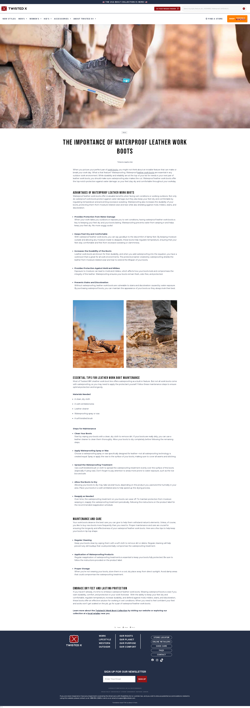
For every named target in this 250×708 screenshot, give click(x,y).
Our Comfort (128, 647)
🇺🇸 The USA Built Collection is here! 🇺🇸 (125, 2)
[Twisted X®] (14, 8)
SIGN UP (142, 679)
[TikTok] (161, 660)
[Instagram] (157, 660)
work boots (113, 170)
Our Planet (127, 639)
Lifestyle (105, 639)
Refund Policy (115, 691)
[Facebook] (152, 660)
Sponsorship (131, 691)
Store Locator (161, 637)
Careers (145, 691)
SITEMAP (123, 691)
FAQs (161, 650)
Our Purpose (128, 643)
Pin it (133, 627)
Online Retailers (161, 642)
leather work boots (145, 172)
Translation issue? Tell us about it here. (125, 702)
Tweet (119, 627)
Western (104, 643)
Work (124, 132)
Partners (139, 691)
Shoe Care (161, 646)
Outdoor (104, 647)
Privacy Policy (105, 691)
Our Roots (126, 636)
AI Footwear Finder (166, 9)
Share (126, 627)
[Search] (244, 8)
